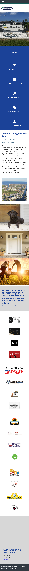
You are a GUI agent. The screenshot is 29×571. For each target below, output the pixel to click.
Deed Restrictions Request (14, 97)
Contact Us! (6, 559)
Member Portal (12, 568)
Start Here (14, 55)
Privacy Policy (4, 568)
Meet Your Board (14, 125)
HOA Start (21, 566)
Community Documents (14, 83)
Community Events (14, 69)
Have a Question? (14, 111)
